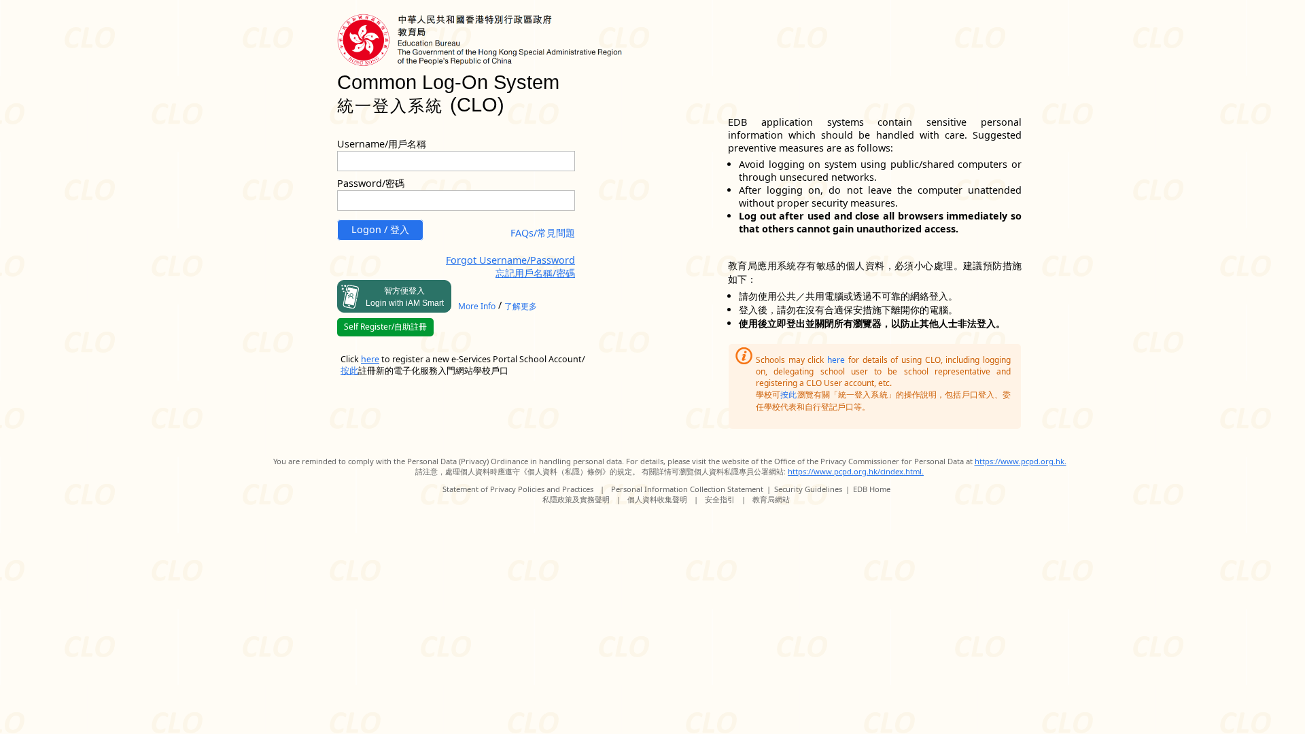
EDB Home (871, 489)
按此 (788, 394)
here (836, 360)
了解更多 (520, 306)
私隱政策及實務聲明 (576, 499)
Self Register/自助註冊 (385, 326)
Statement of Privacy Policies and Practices (517, 489)
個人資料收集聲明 (657, 499)
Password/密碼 (370, 183)
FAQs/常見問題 (542, 232)
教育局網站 (771, 499)
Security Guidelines (808, 489)
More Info (476, 306)
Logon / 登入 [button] (380, 229)
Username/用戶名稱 (381, 143)
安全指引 (720, 499)
